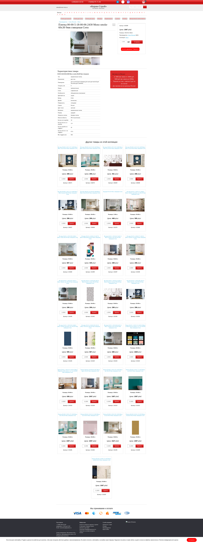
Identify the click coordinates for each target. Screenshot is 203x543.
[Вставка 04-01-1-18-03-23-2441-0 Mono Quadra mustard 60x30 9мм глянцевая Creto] (113, 294)
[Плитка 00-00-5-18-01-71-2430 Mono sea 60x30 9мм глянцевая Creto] (135, 383)
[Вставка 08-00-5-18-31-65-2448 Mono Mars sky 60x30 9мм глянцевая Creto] (113, 161)
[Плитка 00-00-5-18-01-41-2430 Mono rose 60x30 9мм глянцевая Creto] (90, 428)
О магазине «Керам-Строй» (87, 526)
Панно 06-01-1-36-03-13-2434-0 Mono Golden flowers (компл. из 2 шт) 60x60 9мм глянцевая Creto (135, 326)
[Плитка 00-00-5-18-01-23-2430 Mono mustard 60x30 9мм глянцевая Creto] (135, 428)
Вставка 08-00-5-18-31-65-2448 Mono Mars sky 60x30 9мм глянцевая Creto (113, 147)
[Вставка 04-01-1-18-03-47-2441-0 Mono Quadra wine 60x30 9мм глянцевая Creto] (113, 250)
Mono (79, 22)
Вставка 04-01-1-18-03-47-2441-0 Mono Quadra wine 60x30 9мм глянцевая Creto (112, 237)
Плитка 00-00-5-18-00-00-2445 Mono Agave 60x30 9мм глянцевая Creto (90, 370)
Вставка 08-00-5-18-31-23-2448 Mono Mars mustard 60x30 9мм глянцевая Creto (67, 193)
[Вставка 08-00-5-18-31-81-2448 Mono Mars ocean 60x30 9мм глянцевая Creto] (135, 161)
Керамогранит (108, 18)
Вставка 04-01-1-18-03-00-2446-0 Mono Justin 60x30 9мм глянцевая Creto (67, 237)
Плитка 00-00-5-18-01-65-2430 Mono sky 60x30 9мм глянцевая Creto (112, 370)
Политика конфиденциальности (88, 529)
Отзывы (105, 526)
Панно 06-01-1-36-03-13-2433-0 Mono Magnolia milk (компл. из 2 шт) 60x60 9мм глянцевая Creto (68, 371)
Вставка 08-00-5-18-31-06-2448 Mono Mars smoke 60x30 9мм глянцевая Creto (90, 147)
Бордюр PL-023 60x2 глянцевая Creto (112, 191)
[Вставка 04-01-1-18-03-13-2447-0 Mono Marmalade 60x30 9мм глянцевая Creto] (90, 250)
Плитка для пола (78, 18)
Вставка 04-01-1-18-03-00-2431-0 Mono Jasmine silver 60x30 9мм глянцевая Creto (112, 326)
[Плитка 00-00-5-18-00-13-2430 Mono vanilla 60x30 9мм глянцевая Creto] (101, 472)
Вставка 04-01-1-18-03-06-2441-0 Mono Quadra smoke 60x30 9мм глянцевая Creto (90, 282)
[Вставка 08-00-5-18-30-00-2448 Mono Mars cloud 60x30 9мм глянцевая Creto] (90, 205)
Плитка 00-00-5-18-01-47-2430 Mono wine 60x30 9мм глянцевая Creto (67, 415)
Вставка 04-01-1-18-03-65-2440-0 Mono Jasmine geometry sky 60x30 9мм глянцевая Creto (67, 326)
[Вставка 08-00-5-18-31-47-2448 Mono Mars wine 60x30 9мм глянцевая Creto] (68, 161)
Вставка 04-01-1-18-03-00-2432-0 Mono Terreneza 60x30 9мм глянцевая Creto (90, 326)
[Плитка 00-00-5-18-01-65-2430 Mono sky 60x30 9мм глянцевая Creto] (113, 383)
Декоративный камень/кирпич (137, 18)
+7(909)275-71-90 (94, 2)
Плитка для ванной (66, 18)
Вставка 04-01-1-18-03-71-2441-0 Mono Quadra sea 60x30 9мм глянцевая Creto (135, 237)
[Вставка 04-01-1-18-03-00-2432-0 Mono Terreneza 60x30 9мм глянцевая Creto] (90, 339)
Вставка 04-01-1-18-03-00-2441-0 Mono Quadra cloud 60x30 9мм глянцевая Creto (135, 282)
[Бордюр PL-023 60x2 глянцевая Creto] (113, 205)
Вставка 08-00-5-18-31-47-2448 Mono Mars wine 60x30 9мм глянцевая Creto (67, 147)
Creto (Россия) (72, 22)
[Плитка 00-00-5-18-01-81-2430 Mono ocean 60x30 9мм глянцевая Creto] (113, 428)
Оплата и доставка (84, 527)
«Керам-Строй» (98, 6)
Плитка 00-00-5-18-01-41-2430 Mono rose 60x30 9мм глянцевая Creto (90, 415)
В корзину (137, 42)
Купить (72, 179)
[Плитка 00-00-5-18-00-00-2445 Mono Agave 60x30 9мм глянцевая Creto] (90, 383)
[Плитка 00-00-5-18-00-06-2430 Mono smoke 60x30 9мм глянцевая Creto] (86, 43)
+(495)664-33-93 (77, 2)
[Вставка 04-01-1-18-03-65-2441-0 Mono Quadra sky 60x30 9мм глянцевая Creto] (68, 294)
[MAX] (128, 1)
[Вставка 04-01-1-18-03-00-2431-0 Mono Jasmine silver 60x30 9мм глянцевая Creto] (113, 339)
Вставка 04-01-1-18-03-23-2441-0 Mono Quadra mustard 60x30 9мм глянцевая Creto (112, 282)
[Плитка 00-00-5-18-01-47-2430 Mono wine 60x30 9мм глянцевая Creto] (68, 428)
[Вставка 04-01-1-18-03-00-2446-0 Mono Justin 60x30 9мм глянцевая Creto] (68, 250)
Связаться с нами (107, 524)
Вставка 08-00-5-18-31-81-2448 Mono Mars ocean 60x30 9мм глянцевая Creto (135, 147)
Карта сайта (106, 529)
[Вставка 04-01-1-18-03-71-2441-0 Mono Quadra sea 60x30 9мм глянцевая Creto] (135, 250)
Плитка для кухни (90, 18)
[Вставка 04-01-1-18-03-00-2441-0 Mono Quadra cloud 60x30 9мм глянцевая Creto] (135, 294)
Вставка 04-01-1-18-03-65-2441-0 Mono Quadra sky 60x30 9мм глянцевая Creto (67, 282)
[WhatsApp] (122, 1)
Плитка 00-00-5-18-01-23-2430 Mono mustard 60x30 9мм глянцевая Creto (135, 415)
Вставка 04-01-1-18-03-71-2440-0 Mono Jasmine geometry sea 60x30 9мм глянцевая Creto (135, 193)
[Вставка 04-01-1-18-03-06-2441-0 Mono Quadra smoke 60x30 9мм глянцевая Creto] (90, 294)
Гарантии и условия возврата (87, 531)
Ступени (117, 18)
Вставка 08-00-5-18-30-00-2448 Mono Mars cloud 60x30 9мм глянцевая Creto (90, 192)
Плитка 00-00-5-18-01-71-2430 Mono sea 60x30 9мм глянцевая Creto (135, 370)
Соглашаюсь (191, 540)
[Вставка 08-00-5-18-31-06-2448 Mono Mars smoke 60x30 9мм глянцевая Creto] (90, 161)
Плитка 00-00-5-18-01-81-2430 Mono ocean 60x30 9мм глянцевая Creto (112, 415)
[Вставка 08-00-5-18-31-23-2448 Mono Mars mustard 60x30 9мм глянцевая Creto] (68, 205)
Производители (63, 22)
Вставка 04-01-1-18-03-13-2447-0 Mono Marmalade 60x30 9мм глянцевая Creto (90, 237)
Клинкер (125, 18)
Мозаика (100, 18)
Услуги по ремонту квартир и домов (89, 524)
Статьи (81, 532)
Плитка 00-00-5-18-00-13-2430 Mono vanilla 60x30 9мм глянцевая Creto (101, 459)
